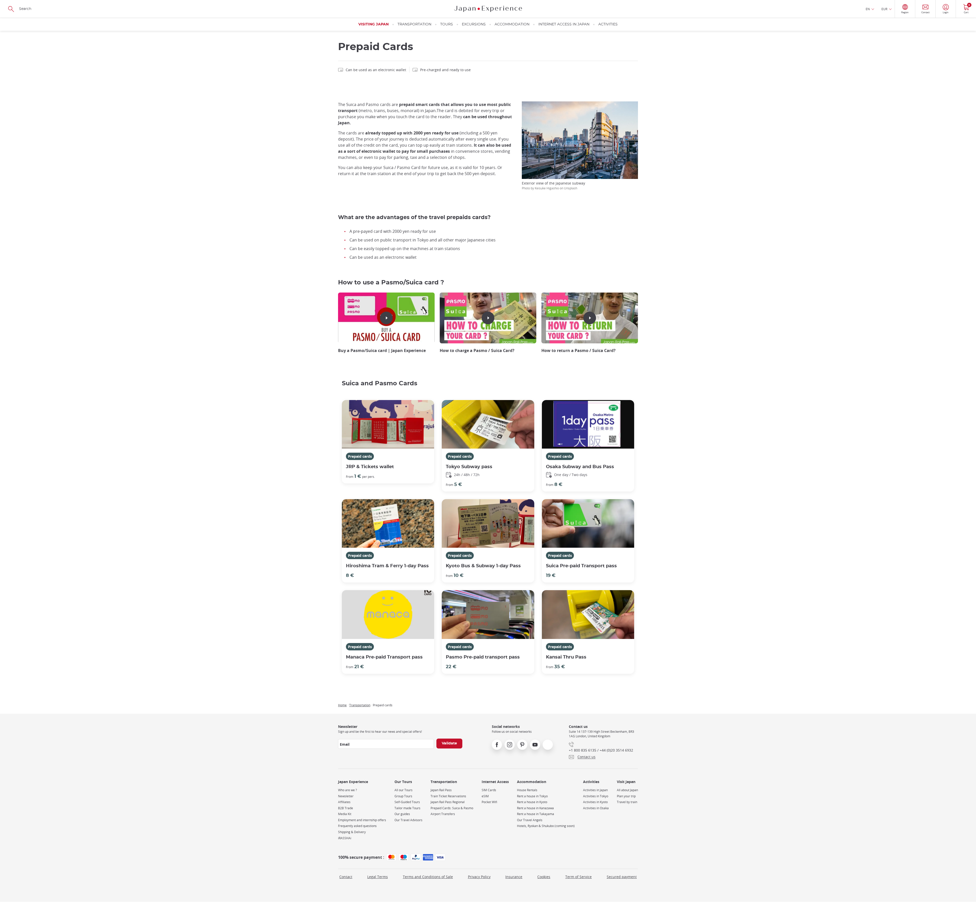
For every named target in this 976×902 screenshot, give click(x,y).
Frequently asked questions (357, 826)
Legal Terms (377, 876)
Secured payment (622, 876)
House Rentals (527, 790)
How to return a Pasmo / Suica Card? (578, 350)
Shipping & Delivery (352, 832)
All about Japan (627, 790)
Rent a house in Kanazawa (535, 808)
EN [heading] (868, 9)
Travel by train (627, 802)
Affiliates (344, 802)
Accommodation (512, 24)
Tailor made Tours (407, 808)
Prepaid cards (360, 456)
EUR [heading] (884, 9)
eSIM (485, 796)
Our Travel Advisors (408, 820)
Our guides (402, 814)
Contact (345, 876)
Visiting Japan (373, 24)
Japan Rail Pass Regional (448, 802)
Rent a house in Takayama (535, 814)
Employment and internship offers (362, 820)
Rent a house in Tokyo (532, 796)
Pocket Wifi (489, 802)
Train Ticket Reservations (448, 796)
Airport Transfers (443, 814)
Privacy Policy (479, 876)
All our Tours (403, 790)
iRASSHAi (344, 838)
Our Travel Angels (529, 820)
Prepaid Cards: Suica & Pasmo (452, 808)
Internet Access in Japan (563, 24)
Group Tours (403, 796)
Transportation (414, 24)
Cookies (543, 876)
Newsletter (346, 796)
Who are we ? (347, 790)
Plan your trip (626, 796)
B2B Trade (345, 808)
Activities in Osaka (596, 808)
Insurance (513, 876)
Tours (446, 24)
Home (342, 705)
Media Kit (344, 814)
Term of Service (578, 876)
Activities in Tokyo (595, 796)
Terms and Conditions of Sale (428, 876)
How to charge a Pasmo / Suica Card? (477, 350)
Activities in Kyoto (595, 802)
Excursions (474, 24)
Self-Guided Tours (407, 802)
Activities (608, 24)
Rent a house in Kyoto (532, 802)
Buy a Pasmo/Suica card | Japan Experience (382, 350)
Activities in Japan (595, 790)
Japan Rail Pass (441, 790)
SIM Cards (489, 790)
